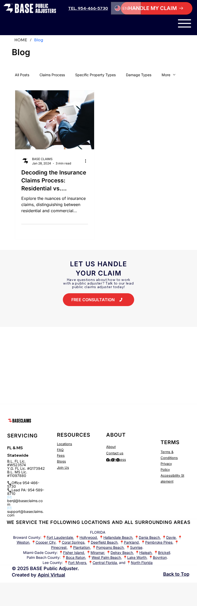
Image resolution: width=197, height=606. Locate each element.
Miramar (97, 552)
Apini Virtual (51, 575)
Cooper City (45, 542)
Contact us (114, 453)
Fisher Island (73, 552)
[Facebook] (108, 460)
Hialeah (145, 552)
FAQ (60, 450)
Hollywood (88, 537)
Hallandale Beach (117, 537)
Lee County (52, 562)
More (166, 75)
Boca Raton (75, 557)
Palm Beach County (43, 557)
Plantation (81, 547)
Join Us (63, 467)
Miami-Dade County (40, 552)
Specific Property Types (95, 75)
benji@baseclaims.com (25, 502)
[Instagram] (112, 460)
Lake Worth (136, 557)
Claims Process (52, 75)
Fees (61, 455)
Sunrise (136, 547)
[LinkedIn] (118, 460)
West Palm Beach (106, 557)
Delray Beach (122, 552)
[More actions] (87, 161)
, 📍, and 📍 (110, 562)
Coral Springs (73, 542)
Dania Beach (149, 537)
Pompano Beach (110, 547)
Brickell (164, 552)
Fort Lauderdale (60, 537)
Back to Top (176, 574)
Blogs (61, 461)
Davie (171, 537)
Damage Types (138, 75)
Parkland (131, 542)
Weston (23, 542)
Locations (64, 444)
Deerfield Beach (104, 542)
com (10, 515)
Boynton (160, 557)
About (111, 447)
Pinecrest (59, 547)
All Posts (22, 75)
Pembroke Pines (158, 542)
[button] (156, 8)
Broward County (26, 537)
